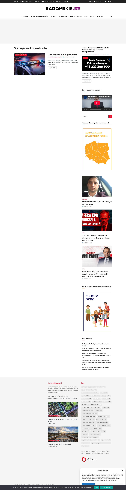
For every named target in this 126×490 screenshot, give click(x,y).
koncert (97, 398)
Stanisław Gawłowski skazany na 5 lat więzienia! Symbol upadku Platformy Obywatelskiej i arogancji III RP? (96, 362)
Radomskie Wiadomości (26, 1)
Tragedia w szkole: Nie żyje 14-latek (62, 54)
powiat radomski (102, 422)
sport (85, 434)
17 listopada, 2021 (53, 446)
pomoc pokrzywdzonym (89, 413)
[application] (97, 103)
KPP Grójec (97, 401)
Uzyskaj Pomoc (42, 1)
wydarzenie (105, 440)
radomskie (86, 431)
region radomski (99, 431)
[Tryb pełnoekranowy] (109, 109)
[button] (122, 470)
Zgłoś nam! (16, 1)
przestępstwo (87, 428)
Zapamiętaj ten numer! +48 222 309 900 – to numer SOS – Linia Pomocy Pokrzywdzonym (96, 50)
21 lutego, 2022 (102, 54)
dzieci (93, 389)
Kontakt (66, 1)
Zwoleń (85, 446)
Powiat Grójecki (54, 440)
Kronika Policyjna (51, 1)
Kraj (83, 232)
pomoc (98, 410)
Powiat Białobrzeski (88, 416)
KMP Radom (86, 398)
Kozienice (86, 401)
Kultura (35, 1)
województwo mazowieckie (90, 440)
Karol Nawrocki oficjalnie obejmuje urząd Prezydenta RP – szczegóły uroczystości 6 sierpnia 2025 (95, 274)
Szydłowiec (86, 437)
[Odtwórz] (84, 109)
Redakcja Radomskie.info (55, 57)
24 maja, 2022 (51, 423)
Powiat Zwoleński (104, 425)
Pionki (97, 407)
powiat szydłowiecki (88, 425)
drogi (85, 389)
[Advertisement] (63, 31)
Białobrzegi (86, 387)
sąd (95, 437)
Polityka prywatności (106, 487)
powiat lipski (101, 419)
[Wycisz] (106, 109)
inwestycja (95, 395)
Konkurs (106, 398)
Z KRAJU (84, 199)
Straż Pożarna (95, 434)
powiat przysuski (88, 422)
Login (110, 1)
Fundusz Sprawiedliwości (90, 392)
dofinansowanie (99, 387)
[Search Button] (110, 116)
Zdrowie (61, 1)
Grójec (104, 392)
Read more (52, 67)
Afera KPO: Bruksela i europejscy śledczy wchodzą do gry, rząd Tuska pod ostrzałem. (95, 237)
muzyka (85, 404)
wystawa (95, 443)
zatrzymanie (105, 443)
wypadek (85, 443)
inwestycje (106, 395)
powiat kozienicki (88, 419)
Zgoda (96, 487)
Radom (97, 428)
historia (85, 395)
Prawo (86, 58)
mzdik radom (96, 404)
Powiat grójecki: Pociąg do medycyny (59, 444)
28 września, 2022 (68, 57)
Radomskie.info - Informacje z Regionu (66, 398)
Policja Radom (87, 410)
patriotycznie (87, 407)
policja (106, 407)
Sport (57, 1)
